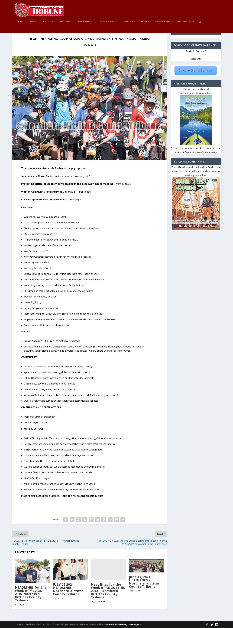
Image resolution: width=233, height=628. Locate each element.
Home (20, 21)
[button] (200, 26)
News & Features (108, 21)
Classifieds (33, 21)
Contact (128, 21)
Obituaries (65, 21)
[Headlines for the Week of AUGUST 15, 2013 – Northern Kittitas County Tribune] (108, 569)
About (144, 21)
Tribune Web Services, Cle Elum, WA (122, 624)
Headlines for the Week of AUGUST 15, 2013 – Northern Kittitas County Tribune (108, 590)
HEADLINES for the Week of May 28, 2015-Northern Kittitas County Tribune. (31, 593)
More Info (196, 58)
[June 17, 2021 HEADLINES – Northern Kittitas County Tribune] (146, 565)
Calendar (48, 21)
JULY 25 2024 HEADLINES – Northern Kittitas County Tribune (68, 589)
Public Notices (85, 21)
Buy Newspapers (162, 21)
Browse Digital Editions (195, 70)
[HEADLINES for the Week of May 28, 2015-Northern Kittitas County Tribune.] (32, 571)
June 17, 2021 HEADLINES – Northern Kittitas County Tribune (144, 582)
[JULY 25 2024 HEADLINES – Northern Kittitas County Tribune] (70, 569)
